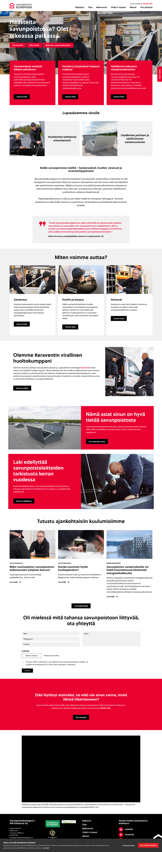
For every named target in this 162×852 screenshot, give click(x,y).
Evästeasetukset (129, 845)
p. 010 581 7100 (146, 3)
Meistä (133, 7)
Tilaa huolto (34, 45)
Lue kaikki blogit (81, 606)
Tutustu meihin (22, 388)
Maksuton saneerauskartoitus (58, 45)
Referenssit (101, 7)
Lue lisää (46, 848)
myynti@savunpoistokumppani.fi (21, 837)
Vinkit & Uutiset (118, 7)
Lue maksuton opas (97, 441)
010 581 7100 (14, 835)
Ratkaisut (79, 7)
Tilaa (90, 7)
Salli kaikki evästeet (148, 845)
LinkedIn (129, 829)
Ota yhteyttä (146, 7)
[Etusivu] (21, 5)
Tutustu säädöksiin (24, 501)
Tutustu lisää (22, 96)
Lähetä (27, 670)
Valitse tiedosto (31, 655)
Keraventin (85, 367)
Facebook (129, 834)
